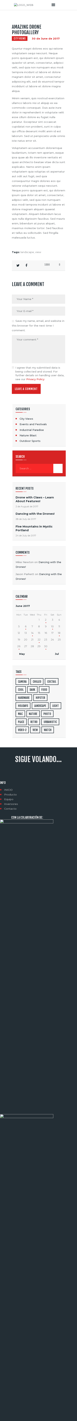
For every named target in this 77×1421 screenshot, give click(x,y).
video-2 (22, 730)
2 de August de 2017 (27, 506)
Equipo (8, 799)
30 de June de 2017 (46, 38)
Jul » (58, 653)
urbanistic (50, 722)
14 (32, 632)
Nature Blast (28, 435)
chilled (37, 681)
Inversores (11, 803)
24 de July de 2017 (26, 535)
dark (32, 689)
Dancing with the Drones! (35, 514)
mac (20, 714)
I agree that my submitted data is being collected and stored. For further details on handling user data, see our (39, 373)
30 (45, 646)
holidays (23, 705)
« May (21, 653)
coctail (51, 681)
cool (20, 689)
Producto (10, 794)
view (38, 252)
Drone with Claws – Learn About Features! (35, 499)
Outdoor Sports (30, 440)
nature (33, 714)
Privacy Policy (35, 379)
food (44, 689)
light (55, 705)
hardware (24, 697)
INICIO (8, 789)
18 (59, 632)
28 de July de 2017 (26, 518)
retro (34, 722)
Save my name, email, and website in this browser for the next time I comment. (38, 325)
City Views (20, 38)
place (21, 722)
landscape (27, 252)
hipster (40, 697)
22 (39, 639)
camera (22, 681)
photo (47, 714)
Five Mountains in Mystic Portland (34, 528)
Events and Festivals (33, 424)
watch (48, 730)
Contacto (10, 808)
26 (18, 646)
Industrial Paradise (32, 429)
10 (52, 626)
